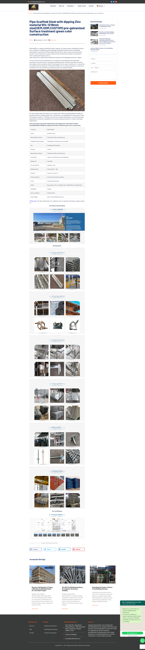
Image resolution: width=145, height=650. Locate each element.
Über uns (61, 6)
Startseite (53, 6)
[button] (35, 549)
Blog (30, 629)
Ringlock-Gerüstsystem (50, 626)
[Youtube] (116, 2)
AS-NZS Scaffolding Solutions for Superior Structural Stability (72, 588)
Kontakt (91, 6)
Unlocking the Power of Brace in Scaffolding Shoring (102, 588)
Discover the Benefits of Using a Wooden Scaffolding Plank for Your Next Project (42, 588)
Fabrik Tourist (82, 6)
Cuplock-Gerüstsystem (50, 632)
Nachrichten (53, 40)
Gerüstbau (70, 6)
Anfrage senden (103, 83)
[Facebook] (111, 2)
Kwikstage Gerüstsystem (51, 629)
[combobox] (92, 67)
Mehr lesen (35, 608)
